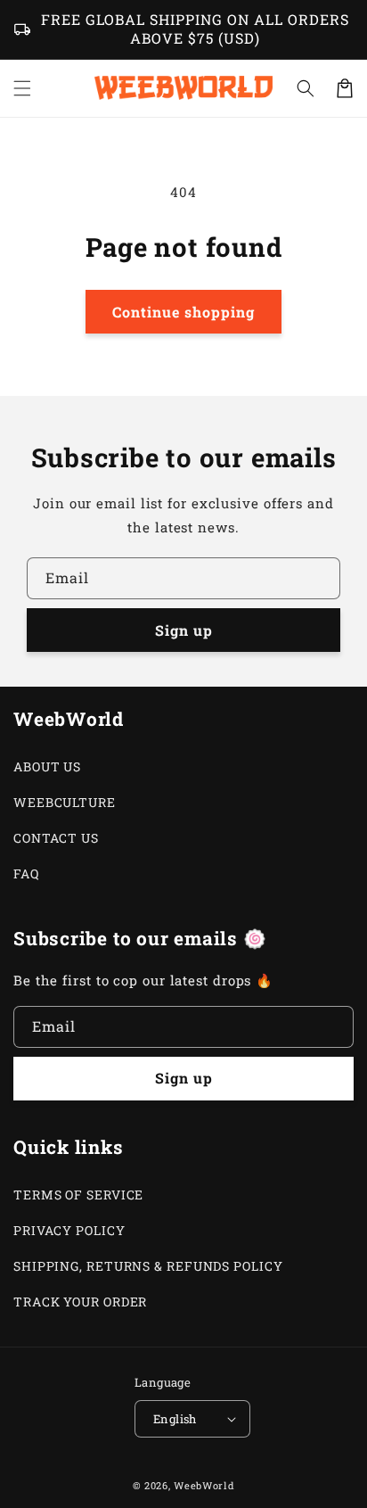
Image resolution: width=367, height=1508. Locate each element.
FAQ (26, 873)
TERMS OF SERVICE (78, 1194)
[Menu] (22, 88)
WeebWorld (204, 1485)
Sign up (184, 630)
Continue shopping (183, 311)
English (175, 1419)
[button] (305, 88)
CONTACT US (56, 837)
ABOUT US (47, 766)
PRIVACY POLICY (69, 1230)
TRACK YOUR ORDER (80, 1301)
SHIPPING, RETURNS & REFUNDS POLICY (148, 1265)
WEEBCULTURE (64, 802)
